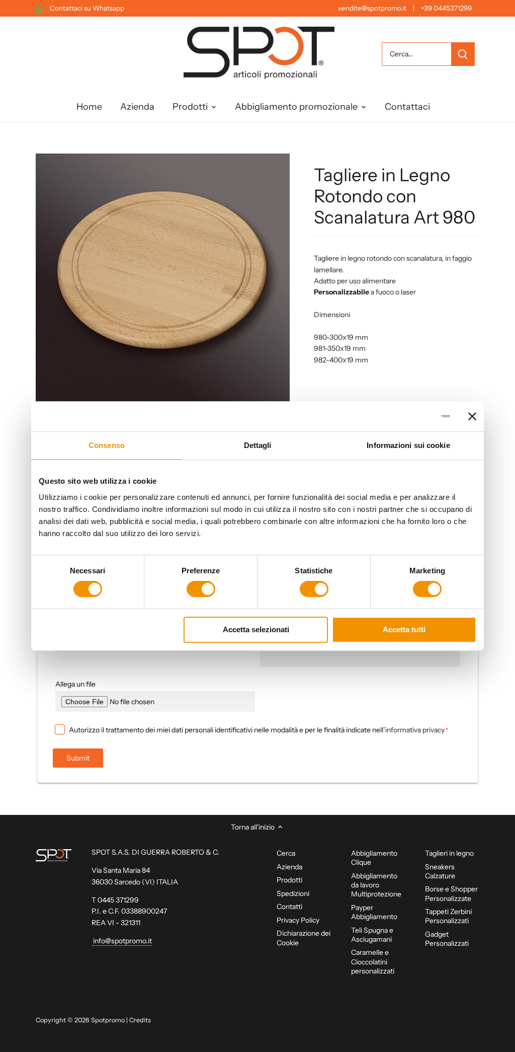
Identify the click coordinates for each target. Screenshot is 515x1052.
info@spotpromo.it (122, 940)
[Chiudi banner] (472, 416)
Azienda (289, 866)
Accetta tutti (404, 629)
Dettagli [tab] (258, 445)
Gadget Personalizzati (447, 939)
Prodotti (289, 879)
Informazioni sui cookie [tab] (408, 445)
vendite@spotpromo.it (372, 8)
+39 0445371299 (446, 8)
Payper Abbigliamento (374, 912)
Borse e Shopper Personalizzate (451, 893)
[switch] (201, 589)
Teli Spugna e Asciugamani (372, 935)
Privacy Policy (298, 920)
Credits (140, 1020)
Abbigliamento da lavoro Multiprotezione (376, 884)
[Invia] (462, 54)
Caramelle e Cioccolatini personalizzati (372, 961)
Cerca (286, 853)
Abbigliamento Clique (374, 858)
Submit (78, 758)
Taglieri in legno (449, 853)
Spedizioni (293, 893)
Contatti (289, 906)
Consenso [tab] (107, 445)
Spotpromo (108, 1020)
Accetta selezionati (256, 629)
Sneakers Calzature (440, 871)
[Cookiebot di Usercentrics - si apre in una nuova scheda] (406, 416)
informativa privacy (415, 729)
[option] (163, 281)
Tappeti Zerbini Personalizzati (448, 916)
